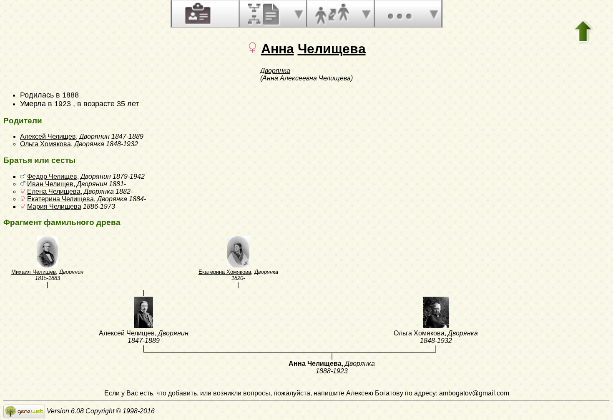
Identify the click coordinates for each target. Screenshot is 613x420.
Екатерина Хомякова (224, 272)
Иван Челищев (50, 184)
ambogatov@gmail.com (474, 393)
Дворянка (275, 70)
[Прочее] (399, 13)
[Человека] (197, 13)
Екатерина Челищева (60, 198)
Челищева (332, 48)
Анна (277, 48)
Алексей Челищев (48, 136)
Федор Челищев (52, 176)
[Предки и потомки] (264, 13)
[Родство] (332, 13)
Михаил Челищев (33, 272)
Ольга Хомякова (45, 144)
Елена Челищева (53, 191)
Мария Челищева (54, 206)
